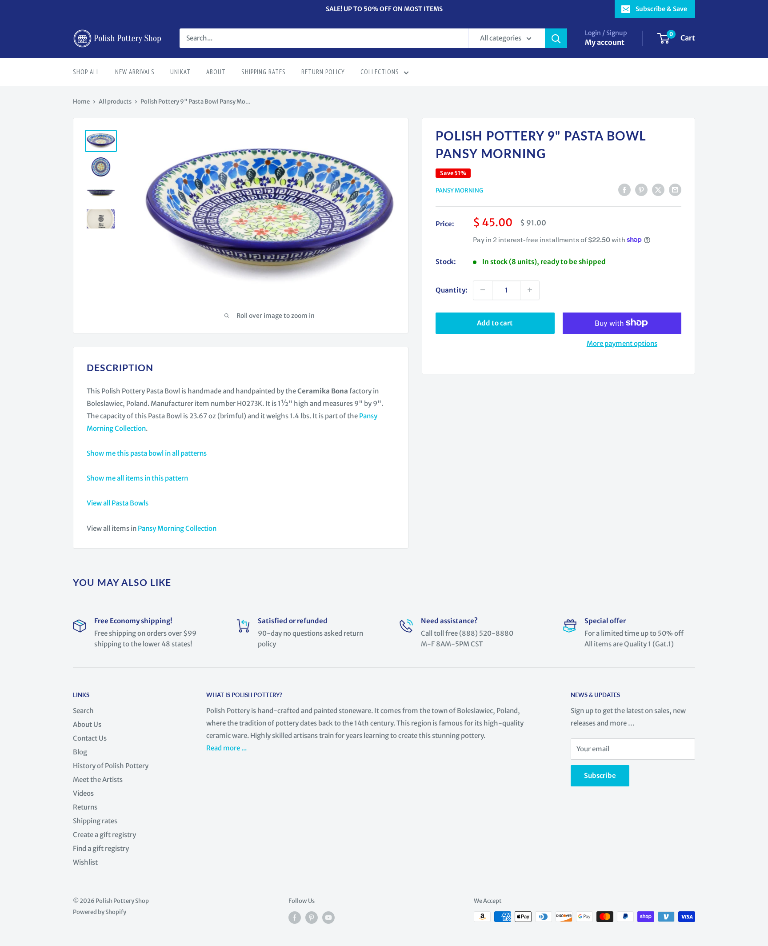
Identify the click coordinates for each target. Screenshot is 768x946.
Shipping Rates (263, 72)
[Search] (556, 38)
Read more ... (227, 748)
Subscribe (600, 775)
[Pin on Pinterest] (641, 189)
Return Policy (323, 72)
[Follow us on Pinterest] (311, 917)
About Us (87, 724)
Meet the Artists (98, 779)
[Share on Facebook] (624, 189)
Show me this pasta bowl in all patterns (147, 453)
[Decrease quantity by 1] (482, 290)
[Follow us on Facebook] (294, 917)
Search (83, 710)
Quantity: (452, 289)
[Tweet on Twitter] (658, 189)
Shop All (86, 72)
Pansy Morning (459, 190)
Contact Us (90, 738)
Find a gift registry (101, 848)
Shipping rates (95, 821)
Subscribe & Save (661, 9)
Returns (85, 807)
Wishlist (85, 862)
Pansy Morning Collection (177, 528)
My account (604, 42)
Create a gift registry (104, 834)
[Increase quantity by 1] (529, 290)
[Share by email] (675, 189)
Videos (83, 793)
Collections (379, 72)
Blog (80, 752)
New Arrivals (135, 72)
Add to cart (495, 322)
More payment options (622, 343)
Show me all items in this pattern (137, 478)
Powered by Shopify (99, 912)
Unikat (180, 72)
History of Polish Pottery (110, 766)
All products (115, 101)
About (216, 72)
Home (81, 101)
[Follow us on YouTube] (328, 917)
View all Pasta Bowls (117, 503)
